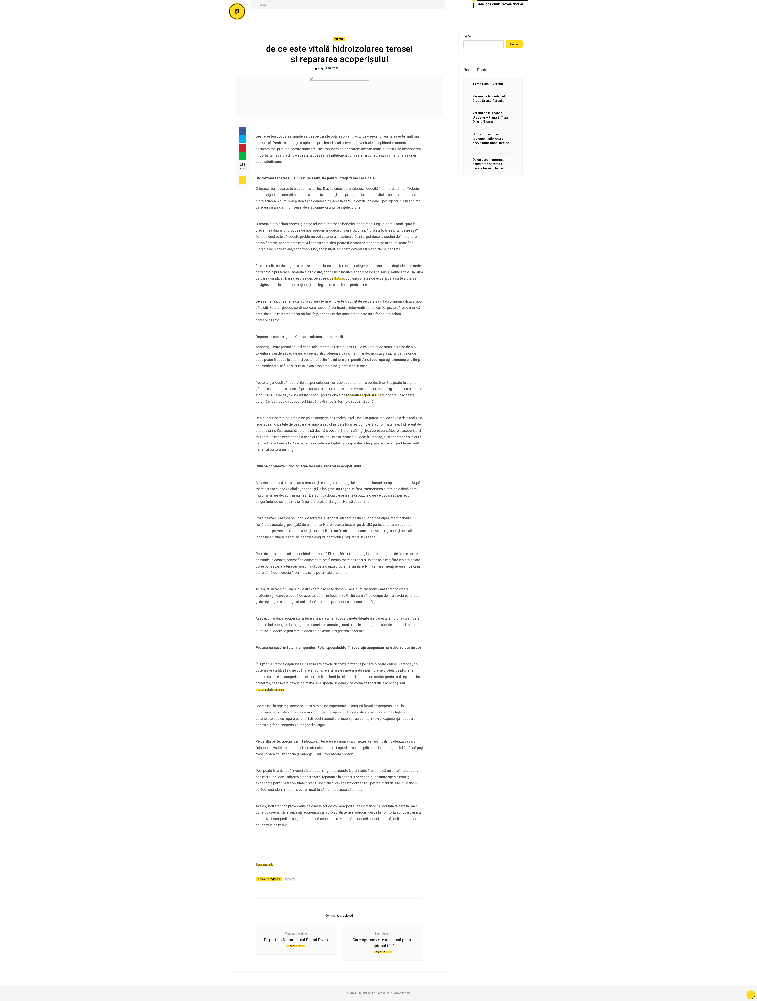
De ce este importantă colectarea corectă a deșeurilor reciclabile (488, 164)
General (339, 39)
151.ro (339, 278)
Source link (264, 864)
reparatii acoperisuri (361, 395)
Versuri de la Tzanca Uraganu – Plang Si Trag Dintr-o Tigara (490, 117)
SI (237, 11)
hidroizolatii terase (270, 689)
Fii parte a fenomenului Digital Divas (296, 940)
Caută (467, 36)
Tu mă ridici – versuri (488, 84)
